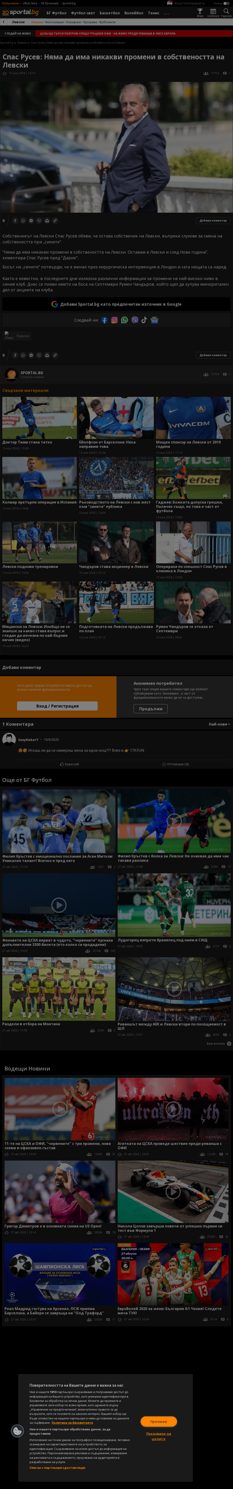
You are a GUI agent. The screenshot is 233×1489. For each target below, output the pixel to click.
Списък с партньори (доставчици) (57, 1468)
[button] (17, 1431)
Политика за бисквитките (72, 1423)
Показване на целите (158, 1436)
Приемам (158, 1421)
